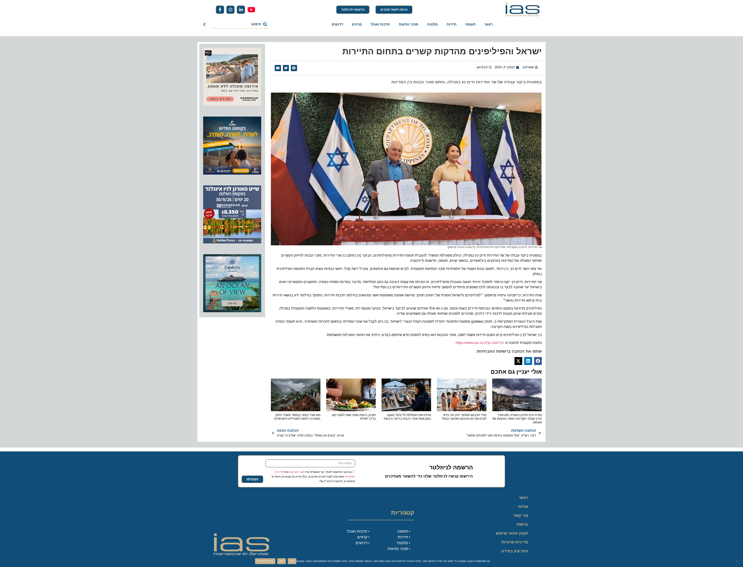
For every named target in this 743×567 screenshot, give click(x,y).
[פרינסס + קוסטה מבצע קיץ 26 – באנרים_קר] (232, 173)
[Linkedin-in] (241, 9)
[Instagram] (230, 9)
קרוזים (357, 24)
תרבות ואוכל (380, 24)
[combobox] (240, 24)
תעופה (470, 24)
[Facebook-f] (220, 9)
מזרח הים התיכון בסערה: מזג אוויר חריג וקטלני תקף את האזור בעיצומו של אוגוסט (517, 418)
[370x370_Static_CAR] (232, 311)
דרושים (337, 24)
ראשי (488, 24)
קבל (292, 561)
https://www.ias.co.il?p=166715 (480, 343)
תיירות (451, 24)
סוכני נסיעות (408, 24)
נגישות (522, 524)
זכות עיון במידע (515, 551)
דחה (281, 561)
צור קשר (520, 515)
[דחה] (737, 561)
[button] (294, 68)
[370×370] (232, 105)
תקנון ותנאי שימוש (512, 533)
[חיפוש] (205, 24)
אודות (523, 506)
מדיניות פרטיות (514, 542)
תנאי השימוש (297, 471)
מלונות (432, 24)
